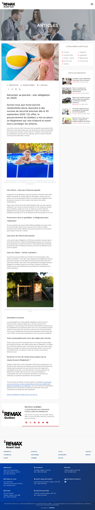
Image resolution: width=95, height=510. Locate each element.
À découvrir (68, 55)
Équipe (6, 458)
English (88, 454)
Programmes (62, 454)
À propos (34, 451)
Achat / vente (69, 58)
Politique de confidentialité (75, 503)
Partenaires (35, 454)
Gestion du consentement (51, 505)
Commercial (7, 454)
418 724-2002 (11, 474)
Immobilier (83, 55)
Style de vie (83, 61)
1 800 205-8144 (11, 497)
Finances (82, 52)
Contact (88, 451)
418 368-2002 (71, 472)
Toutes (66, 52)
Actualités (68, 61)
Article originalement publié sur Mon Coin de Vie (22, 394)
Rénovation (13, 85)
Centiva (51, 507)
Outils (60, 451)
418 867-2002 (11, 485)
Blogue (60, 458)
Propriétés (7, 451)
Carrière (34, 458)
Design (66, 64)
